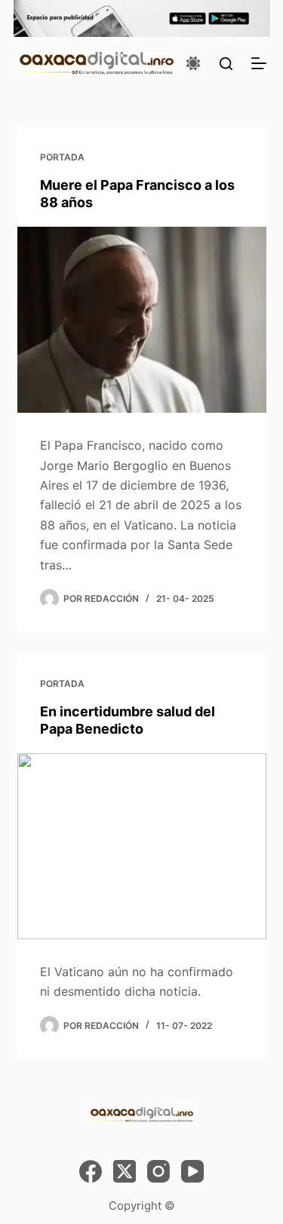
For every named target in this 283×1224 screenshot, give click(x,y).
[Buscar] (226, 63)
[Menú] (258, 63)
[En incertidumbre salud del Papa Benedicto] (141, 846)
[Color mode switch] (193, 63)
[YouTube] (192, 1171)
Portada (62, 157)
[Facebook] (90, 1171)
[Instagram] (158, 1171)
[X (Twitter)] (124, 1171)
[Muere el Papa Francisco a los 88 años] (141, 320)
